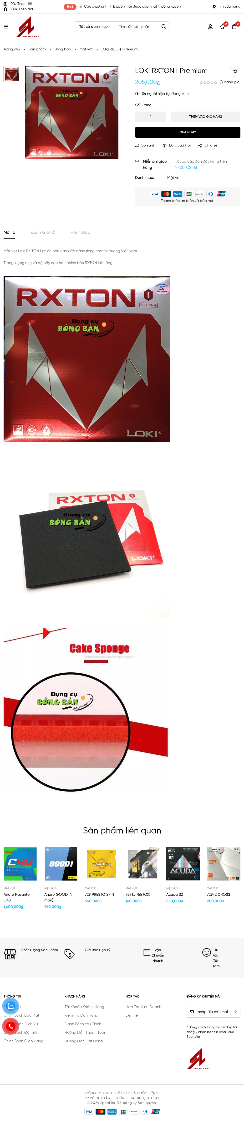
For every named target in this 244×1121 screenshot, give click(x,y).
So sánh (148, 145)
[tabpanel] (122, 526)
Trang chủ (12, 49)
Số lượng (143, 105)
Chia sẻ (210, 145)
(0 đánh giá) (230, 82)
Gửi (235, 1012)
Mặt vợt (86, 49)
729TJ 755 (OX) (138, 895)
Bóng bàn (63, 49)
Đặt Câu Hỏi (180, 145)
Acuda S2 (174, 895)
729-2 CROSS (218, 895)
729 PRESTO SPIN (99, 895)
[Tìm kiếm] (164, 26)
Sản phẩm (37, 49)
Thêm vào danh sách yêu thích (235, 71)
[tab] (9, 233)
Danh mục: (144, 178)
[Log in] (210, 26)
